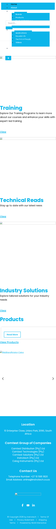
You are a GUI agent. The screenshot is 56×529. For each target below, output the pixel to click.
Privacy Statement (25, 520)
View (3, 132)
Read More (12, 334)
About (14, 7)
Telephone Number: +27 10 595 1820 (28, 476)
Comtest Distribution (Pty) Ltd (28, 448)
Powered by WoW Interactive (33, 523)
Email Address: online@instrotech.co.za (28, 479)
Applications (21, 33)
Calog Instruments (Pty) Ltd (28, 461)
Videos (19, 42)
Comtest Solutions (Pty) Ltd (28, 454)
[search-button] (9, 27)
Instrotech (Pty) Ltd (28, 457)
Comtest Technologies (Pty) (28, 451)
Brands (19, 14)
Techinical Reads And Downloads (27, 29)
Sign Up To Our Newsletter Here (28, 488)
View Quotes (28, 36)
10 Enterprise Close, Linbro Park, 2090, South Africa (28, 432)
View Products (9, 342)
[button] (3, 378)
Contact (15, 48)
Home (14, 4)
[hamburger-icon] (52, 4)
